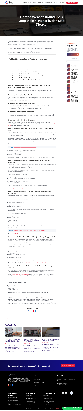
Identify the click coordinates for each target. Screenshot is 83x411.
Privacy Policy (36, 385)
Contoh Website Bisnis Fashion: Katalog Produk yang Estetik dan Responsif (27, 73)
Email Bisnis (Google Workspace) (31, 399)
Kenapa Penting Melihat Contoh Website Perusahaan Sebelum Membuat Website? (26, 61)
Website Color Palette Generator (48, 401)
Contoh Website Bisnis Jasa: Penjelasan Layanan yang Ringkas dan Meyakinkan (28, 75)
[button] (28, 2)
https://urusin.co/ (16, 233)
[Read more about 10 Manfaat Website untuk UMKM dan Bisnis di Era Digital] (51, 331)
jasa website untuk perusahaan (26, 301)
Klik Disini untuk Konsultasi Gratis (68, 365)
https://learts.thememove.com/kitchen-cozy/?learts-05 (35, 262)
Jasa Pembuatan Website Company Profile (14, 400)
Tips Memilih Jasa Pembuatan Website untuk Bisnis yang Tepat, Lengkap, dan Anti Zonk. (30, 230)
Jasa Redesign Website (29, 395)
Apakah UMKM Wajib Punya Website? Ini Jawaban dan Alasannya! (25, 147)
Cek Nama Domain (46, 395)
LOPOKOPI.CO (58, 408)
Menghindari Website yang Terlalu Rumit (20, 67)
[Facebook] (28, 311)
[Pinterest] (33, 311)
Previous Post (6, 318)
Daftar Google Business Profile (30, 401)
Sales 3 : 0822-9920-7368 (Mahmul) (62, 384)
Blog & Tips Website (46, 404)
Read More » (7, 354)
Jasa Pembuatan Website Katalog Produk (14, 404)
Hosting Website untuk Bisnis (30, 402)
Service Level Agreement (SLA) (39, 382)
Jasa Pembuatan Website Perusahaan (14, 398)
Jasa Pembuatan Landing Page (12, 397)
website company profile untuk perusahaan (20, 274)
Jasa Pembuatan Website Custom (31, 398)
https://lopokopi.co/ (27, 295)
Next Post (59, 318)
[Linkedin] (35, 311)
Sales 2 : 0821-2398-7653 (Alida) (62, 383)
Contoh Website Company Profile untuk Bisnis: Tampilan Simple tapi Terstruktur (28, 79)
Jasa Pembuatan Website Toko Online (14, 401)
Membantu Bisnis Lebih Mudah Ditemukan (20, 69)
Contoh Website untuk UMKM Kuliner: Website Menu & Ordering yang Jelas (27, 71)
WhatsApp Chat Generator (47, 398)
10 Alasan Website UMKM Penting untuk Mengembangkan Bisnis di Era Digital (31, 340)
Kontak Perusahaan (37, 379)
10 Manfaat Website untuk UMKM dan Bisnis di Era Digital (50, 339)
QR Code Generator (46, 399)
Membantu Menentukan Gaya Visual (19, 63)
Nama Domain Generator (47, 402)
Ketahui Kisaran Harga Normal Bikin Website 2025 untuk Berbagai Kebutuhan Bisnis (12, 340)
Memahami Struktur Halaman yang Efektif (20, 65)
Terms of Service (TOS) (37, 383)
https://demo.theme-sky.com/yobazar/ (20, 188)
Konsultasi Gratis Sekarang (72, 54)
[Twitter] (31, 311)
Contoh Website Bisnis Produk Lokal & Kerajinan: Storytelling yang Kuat (26, 77)
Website (6, 343)
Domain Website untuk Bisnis (30, 404)
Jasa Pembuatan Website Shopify (13, 403)
